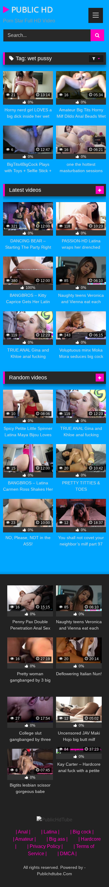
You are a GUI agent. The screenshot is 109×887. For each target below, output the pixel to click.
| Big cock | (82, 831)
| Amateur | (24, 839)
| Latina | (50, 831)
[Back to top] (90, 869)
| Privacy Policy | (45, 846)
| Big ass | (57, 839)
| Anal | (23, 831)
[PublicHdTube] (54, 819)
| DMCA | (67, 853)
